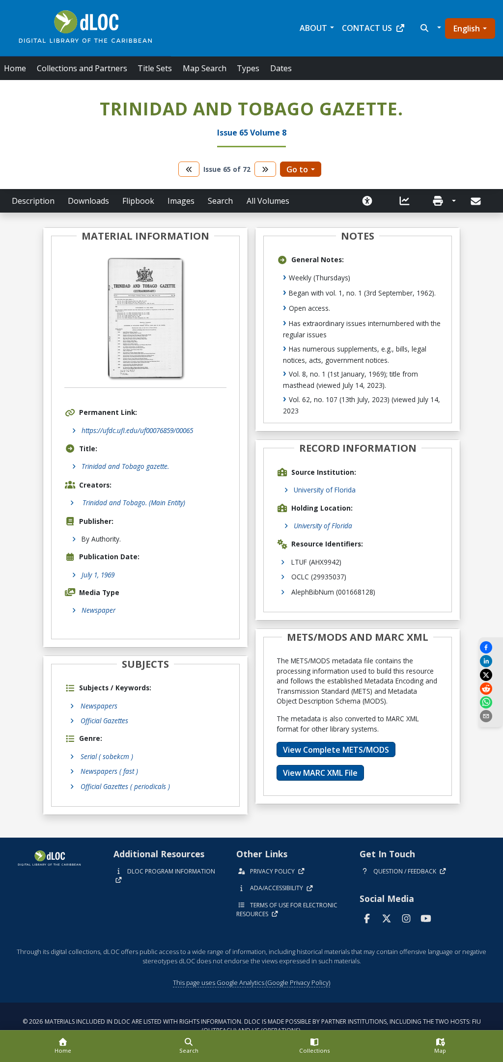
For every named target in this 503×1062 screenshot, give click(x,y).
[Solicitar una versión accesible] (367, 201)
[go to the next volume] (265, 169)
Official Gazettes (104, 720)
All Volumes (268, 200)
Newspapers (99, 705)
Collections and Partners (82, 68)
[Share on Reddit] (491, 688)
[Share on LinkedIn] (491, 661)
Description (33, 200)
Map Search (204, 68)
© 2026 (252, 1026)
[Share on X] (491, 675)
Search (220, 200)
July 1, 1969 (98, 574)
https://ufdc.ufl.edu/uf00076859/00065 (137, 430)
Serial (107, 756)
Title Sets (155, 68)
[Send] (477, 201)
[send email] (491, 716)
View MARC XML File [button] (320, 772)
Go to (297, 169)
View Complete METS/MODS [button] (336, 749)
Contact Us (367, 28)
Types (248, 68)
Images (181, 200)
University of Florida (325, 489)
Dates (281, 68)
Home (15, 68)
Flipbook (138, 200)
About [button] (313, 28)
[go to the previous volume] (189, 169)
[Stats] (404, 201)
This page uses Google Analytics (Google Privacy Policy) (251, 982)
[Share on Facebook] (491, 647)
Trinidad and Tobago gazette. (125, 466)
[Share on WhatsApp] (491, 702)
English (466, 28)
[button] (429, 28)
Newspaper (98, 610)
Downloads (88, 200)
